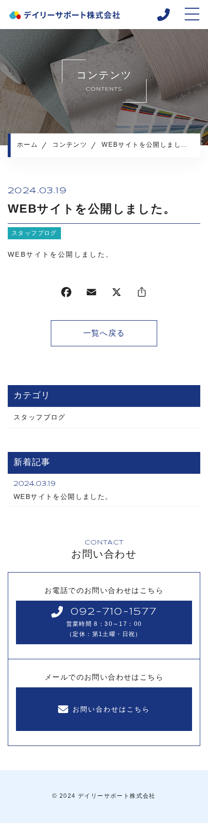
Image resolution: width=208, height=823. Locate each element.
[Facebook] (66, 294)
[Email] (91, 294)
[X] (116, 294)
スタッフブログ (34, 233)
